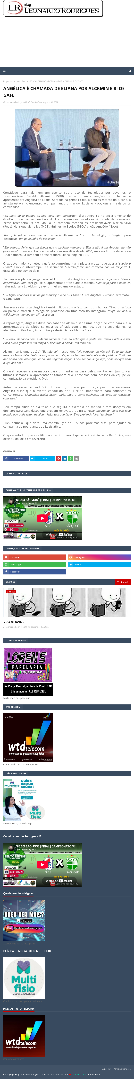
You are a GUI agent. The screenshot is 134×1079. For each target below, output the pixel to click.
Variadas (21, 81)
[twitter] (99, 564)
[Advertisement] (67, 42)
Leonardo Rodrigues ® (16, 102)
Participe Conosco (122, 1069)
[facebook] (34, 571)
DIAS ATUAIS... (13, 622)
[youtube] (34, 557)
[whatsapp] (34, 564)
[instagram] (99, 557)
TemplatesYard (79, 1074)
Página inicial (9, 81)
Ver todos (122, 582)
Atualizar (106, 1069)
